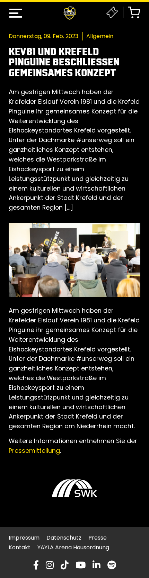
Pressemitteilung (34, 450)
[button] (15, 13)
